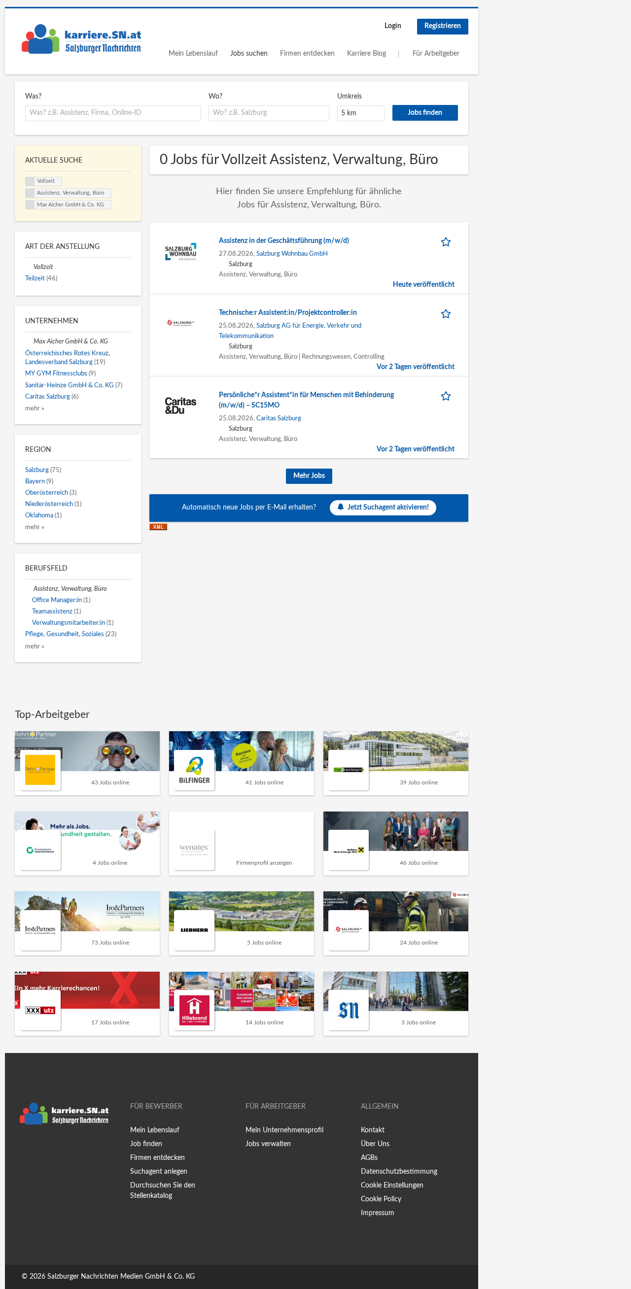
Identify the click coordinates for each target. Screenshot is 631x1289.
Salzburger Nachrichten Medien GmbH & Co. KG (121, 1276)
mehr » (34, 408)
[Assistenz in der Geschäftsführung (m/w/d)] (180, 251)
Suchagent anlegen (158, 1171)
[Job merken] (448, 241)
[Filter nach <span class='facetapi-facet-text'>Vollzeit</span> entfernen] (30, 181)
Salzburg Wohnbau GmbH (292, 254)
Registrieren (442, 26)
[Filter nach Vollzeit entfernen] (29, 267)
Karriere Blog (366, 53)
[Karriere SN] (81, 39)
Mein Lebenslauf (193, 53)
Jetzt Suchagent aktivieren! (388, 507)
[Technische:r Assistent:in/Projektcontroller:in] (180, 323)
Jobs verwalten (268, 1144)
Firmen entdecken (307, 53)
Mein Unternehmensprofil (284, 1130)
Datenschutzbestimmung (399, 1171)
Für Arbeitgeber (436, 53)
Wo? (215, 96)
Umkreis (349, 96)
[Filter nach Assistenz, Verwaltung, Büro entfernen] (29, 589)
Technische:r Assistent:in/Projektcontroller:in (288, 312)
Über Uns (375, 1144)
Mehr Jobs (309, 476)
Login (393, 26)
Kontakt (373, 1130)
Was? (33, 96)
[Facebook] (22, 1150)
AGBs (369, 1157)
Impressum (377, 1213)
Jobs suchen (249, 53)
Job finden (146, 1144)
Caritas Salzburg (278, 418)
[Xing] (38, 1150)
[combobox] (113, 113)
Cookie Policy (381, 1199)
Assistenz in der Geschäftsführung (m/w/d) (284, 240)
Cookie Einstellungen (392, 1185)
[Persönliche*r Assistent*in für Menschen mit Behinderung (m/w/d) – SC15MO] (180, 405)
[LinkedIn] (52, 1150)
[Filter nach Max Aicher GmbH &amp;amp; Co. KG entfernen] (29, 341)
